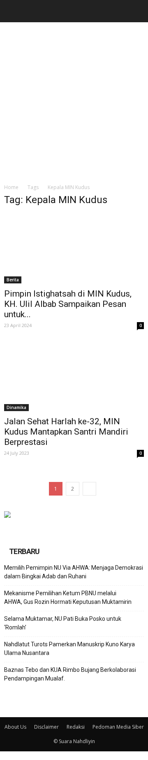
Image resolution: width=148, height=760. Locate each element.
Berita (13, 280)
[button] (136, 11)
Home (11, 187)
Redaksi (76, 726)
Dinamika (16, 407)
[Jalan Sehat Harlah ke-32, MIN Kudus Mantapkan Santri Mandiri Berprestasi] (74, 376)
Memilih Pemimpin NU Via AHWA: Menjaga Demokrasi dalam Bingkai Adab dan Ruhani (73, 572)
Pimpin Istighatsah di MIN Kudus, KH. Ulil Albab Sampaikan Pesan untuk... (68, 304)
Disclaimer (46, 726)
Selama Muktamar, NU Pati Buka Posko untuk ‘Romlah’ (62, 623)
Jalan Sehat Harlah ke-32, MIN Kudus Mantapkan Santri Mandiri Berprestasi (66, 431)
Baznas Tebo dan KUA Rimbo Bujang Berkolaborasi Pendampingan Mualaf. (70, 674)
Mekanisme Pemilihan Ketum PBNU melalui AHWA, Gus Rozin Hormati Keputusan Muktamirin (68, 597)
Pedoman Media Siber (118, 726)
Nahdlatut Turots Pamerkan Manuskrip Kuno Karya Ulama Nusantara (69, 648)
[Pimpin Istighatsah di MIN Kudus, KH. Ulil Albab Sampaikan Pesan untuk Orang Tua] (74, 248)
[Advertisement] (74, 100)
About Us (15, 726)
